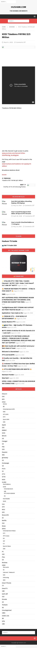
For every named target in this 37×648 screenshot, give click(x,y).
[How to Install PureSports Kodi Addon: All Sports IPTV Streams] (6, 213)
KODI (3, 479)
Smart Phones (6, 583)
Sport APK (6, 419)
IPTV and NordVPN (8, 355)
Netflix (4, 520)
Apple (4, 425)
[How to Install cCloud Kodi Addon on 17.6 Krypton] (6, 223)
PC (3, 551)
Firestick (4, 452)
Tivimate (4, 605)
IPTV (3, 474)
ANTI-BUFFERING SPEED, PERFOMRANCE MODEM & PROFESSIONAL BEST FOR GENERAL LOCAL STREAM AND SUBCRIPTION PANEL (18, 300)
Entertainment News (9, 530)
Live (3, 504)
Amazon (4, 394)
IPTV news (6, 536)
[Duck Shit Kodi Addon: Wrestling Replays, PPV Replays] (6, 202)
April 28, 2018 (17, 216)
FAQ (3, 447)
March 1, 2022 (8, 42)
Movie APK (5, 515)
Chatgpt (4, 441)
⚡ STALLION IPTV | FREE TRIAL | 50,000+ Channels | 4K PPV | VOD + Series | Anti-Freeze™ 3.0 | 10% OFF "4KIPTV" (18, 283)
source (4, 174)
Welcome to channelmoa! (10, 351)
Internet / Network (9, 572)
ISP (4, 541)
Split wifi (5, 594)
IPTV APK (5, 414)
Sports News (7, 546)
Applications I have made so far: (12, 313)
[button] (34, 16)
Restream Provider (8, 374)
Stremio (4, 599)
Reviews (4, 562)
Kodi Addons (7, 484)
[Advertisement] (18, 129)
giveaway (5, 457)
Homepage (5, 463)
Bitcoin (4, 436)
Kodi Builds (6, 498)
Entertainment (8, 489)
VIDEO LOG (5, 616)
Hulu (3, 468)
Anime (5, 404)
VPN (3, 621)
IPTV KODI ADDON (9, 493)
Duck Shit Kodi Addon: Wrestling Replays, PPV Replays (21, 202)
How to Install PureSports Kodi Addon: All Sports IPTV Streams (21, 212)
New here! (5, 378)
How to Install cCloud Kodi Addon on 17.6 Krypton (22, 223)
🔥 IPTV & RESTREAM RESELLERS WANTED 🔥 (17, 369)
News (4, 526)
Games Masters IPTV (8, 322)
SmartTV (4, 588)
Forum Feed (19, 276)
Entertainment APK (9, 409)
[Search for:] (8, 1)
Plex (3, 557)
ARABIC (4, 430)
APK (3, 399)
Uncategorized (6, 610)
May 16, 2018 (17, 205)
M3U (3, 509)
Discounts (6, 567)
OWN (3, 294)
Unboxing (6, 577)
